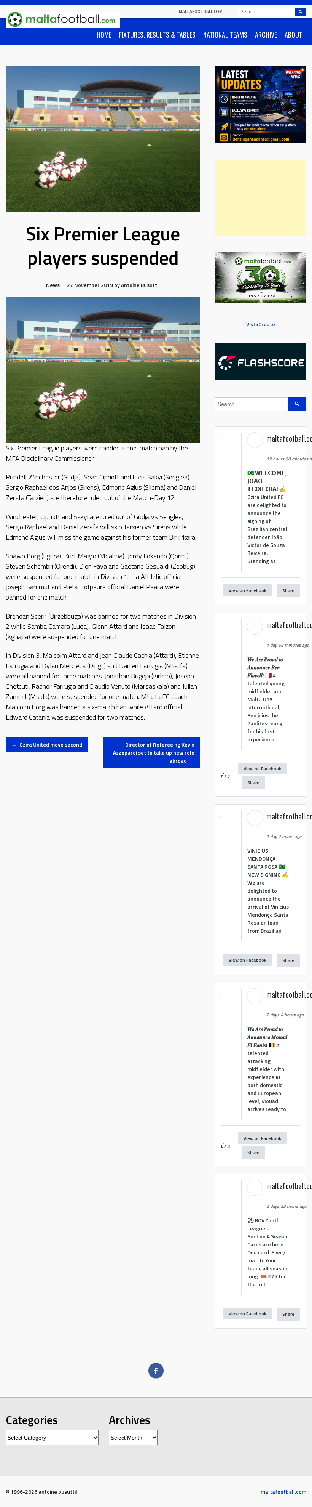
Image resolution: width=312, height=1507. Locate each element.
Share (288, 590)
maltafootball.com (201, 11)
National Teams (225, 35)
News (53, 285)
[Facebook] (156, 1370)
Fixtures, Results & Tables (157, 35)
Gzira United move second (46, 745)
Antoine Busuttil (140, 285)
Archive (266, 35)
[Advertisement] (260, 198)
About (293, 35)
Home (104, 35)
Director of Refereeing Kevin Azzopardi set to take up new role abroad (153, 753)
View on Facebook (247, 590)
